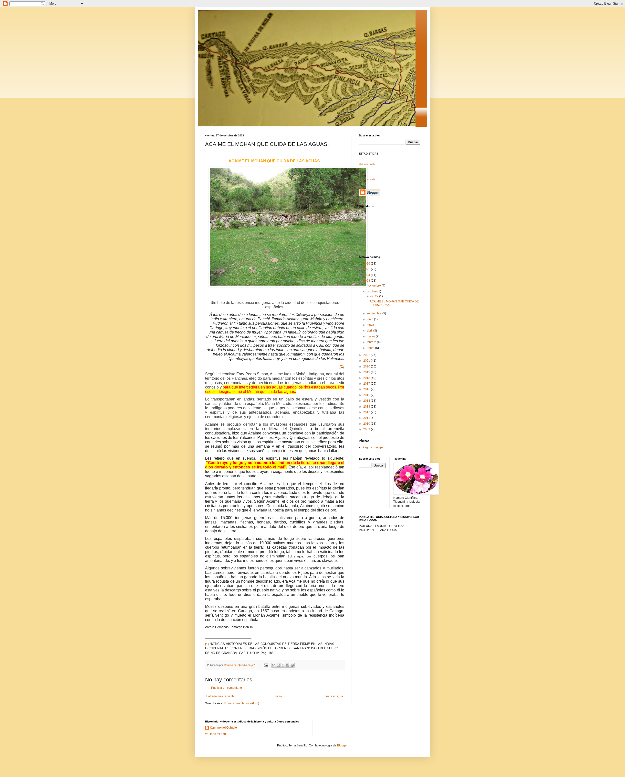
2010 (367, 423)
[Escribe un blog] (278, 665)
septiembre (374, 313)
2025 (367, 269)
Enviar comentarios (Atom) (241, 703)
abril (370, 330)
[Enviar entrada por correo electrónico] (265, 665)
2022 (367, 355)
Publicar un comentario (226, 687)
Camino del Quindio (223, 727)
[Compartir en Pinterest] (292, 665)
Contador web (367, 164)
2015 (367, 395)
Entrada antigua (332, 696)
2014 (367, 400)
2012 (367, 412)
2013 (367, 406)
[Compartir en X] (283, 665)
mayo (371, 325)
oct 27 (374, 296)
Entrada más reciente (220, 696)
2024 (367, 275)
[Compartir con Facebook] (287, 665)
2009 (367, 429)
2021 (367, 360)
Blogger (342, 745)
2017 (367, 383)
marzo (371, 336)
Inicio (278, 696)
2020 (367, 366)
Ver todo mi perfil (216, 734)
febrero (372, 342)
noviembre (374, 285)
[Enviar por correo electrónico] (273, 665)
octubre (372, 291)
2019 (367, 372)
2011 (367, 418)
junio (370, 319)
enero (371, 348)
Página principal (373, 447)
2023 (367, 280)
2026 (367, 263)
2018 (367, 378)
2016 (367, 389)
